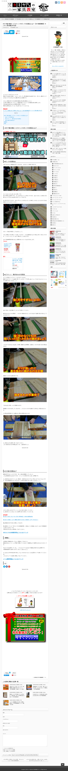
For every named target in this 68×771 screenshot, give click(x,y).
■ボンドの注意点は (9, 117)
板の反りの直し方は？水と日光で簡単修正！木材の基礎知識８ (18, 516)
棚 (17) (55, 187)
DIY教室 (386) (55, 161)
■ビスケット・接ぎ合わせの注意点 (13, 118)
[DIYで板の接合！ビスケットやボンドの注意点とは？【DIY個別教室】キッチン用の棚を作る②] (11, 33)
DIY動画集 (30, 16)
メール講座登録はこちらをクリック (13, 559)
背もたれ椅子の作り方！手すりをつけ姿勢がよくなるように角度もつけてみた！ (59, 117)
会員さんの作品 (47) (56, 214)
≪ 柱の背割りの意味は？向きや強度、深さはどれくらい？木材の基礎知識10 (13, 760)
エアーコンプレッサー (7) (57, 197)
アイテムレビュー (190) (56, 195)
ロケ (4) (53, 212)
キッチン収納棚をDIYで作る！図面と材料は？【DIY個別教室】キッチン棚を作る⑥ (17, 703)
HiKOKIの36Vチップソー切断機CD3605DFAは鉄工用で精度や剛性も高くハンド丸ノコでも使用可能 (58, 139)
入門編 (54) (56, 179)
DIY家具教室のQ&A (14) (58, 163)
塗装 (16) (55, 183)
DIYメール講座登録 (44, 16)
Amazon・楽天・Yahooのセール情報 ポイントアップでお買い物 (59, 149)
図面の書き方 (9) (55, 218)
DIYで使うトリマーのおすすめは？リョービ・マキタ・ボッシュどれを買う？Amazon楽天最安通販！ (59, 111)
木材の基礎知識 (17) (57, 185)
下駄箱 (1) (56, 177)
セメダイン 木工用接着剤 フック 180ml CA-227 (8, 245)
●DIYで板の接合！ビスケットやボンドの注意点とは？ (16, 115)
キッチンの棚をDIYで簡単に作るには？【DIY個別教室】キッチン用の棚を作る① (22, 110)
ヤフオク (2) (54, 208)
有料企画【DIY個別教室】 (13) (58, 220)
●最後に (6, 121)
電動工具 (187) (56, 193)
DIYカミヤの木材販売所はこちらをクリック (15, 532)
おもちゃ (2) (56, 165)
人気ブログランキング (25, 610)
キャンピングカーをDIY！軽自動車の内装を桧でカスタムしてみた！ (59, 101)
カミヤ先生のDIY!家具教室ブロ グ (34, 769)
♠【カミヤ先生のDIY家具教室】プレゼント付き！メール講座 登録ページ (59, 123)
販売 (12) (54, 224)
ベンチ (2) (56, 173)
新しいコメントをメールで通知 (9, 749)
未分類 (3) (54, 222)
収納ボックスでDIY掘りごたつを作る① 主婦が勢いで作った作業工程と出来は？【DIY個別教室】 (17, 695)
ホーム (5, 16)
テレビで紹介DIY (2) (56, 201)
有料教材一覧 (59, 16)
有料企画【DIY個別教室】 (9, 19)
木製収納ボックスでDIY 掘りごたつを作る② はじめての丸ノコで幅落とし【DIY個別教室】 (40, 688)
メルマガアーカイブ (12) (57, 206)
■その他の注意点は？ (10, 120)
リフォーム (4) (55, 210)
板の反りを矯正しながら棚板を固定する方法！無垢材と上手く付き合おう (20, 519)
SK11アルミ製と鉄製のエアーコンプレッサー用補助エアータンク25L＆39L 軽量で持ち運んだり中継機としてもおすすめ (59, 134)
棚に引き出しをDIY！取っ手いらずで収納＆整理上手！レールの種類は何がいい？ (59, 80)
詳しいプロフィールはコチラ (58, 66)
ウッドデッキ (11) (57, 167)
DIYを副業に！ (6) (55, 159)
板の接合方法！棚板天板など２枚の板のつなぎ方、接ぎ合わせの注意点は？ (59, 106)
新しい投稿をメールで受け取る (9, 751)
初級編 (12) (56, 181)
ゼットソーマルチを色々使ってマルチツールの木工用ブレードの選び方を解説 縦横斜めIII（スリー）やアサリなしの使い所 (59, 144)
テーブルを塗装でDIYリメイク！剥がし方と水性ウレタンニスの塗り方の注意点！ (59, 75)
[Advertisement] (25, 46)
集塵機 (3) (56, 191)
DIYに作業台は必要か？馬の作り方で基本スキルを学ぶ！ (59, 96)
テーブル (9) (56, 171)
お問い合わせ (15, 16)
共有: (5, 123)
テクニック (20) (57, 169)
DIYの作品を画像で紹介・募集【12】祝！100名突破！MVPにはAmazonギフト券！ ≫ (36, 760)
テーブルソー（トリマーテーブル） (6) (59, 204)
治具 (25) (55, 189)
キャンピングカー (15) (56, 199)
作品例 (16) (54, 216)
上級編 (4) (56, 175)
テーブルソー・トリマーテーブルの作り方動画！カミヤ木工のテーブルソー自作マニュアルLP (59, 91)
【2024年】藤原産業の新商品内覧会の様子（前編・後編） (59, 152)
